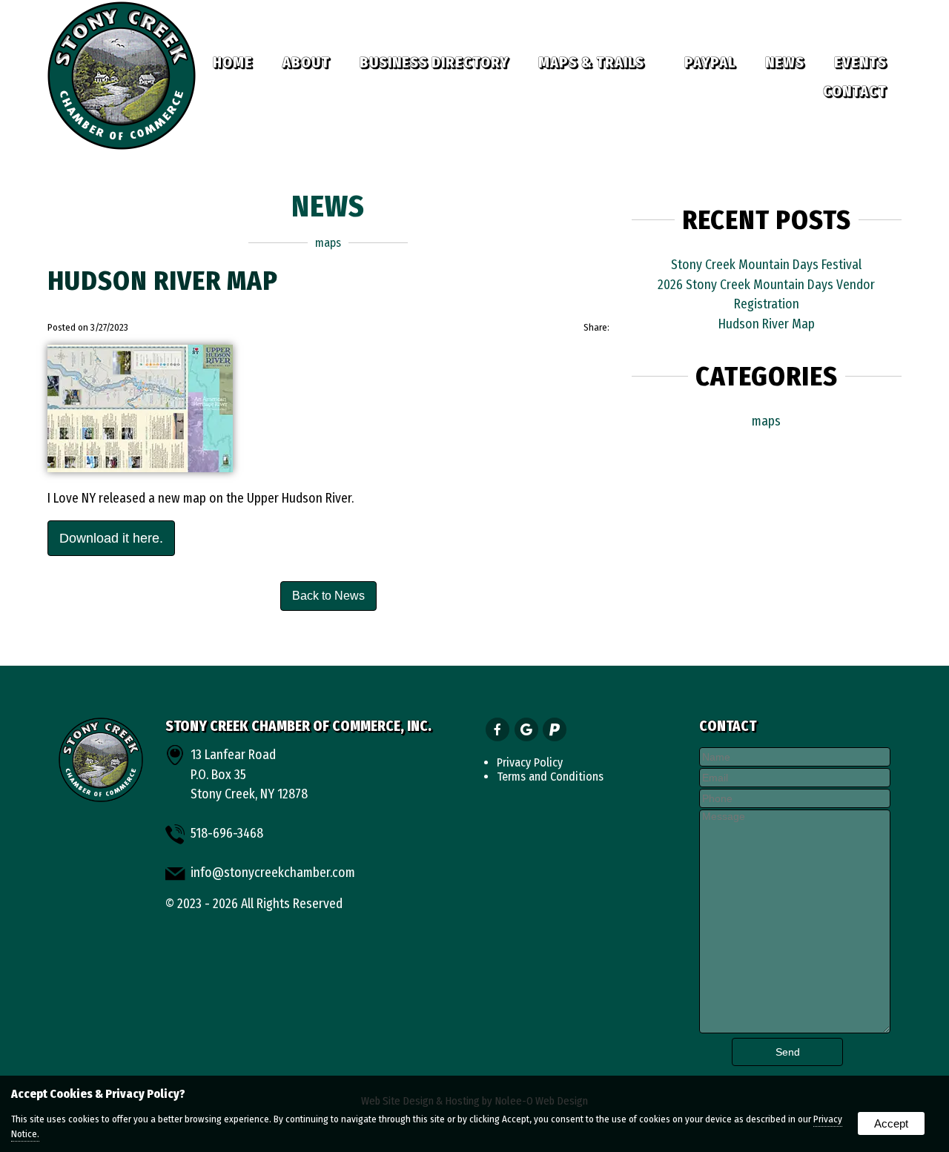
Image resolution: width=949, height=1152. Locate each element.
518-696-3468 (227, 833)
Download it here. (111, 538)
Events (860, 62)
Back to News (328, 595)
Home (233, 62)
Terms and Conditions (550, 776)
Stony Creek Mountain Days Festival (766, 265)
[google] (527, 731)
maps (328, 243)
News (784, 62)
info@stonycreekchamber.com (273, 873)
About (306, 62)
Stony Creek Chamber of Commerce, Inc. (298, 726)
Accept (891, 1123)
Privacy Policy (530, 762)
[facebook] (499, 731)
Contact (855, 91)
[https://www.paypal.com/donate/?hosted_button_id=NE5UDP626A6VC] (556, 731)
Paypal (709, 62)
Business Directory (434, 62)
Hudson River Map (766, 324)
